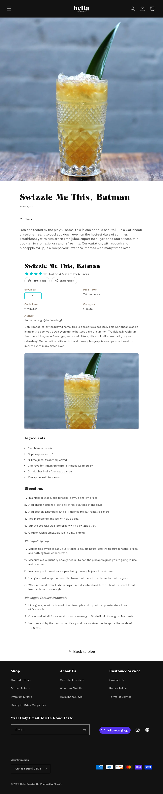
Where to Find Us (71, 688)
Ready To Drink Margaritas (28, 705)
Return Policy (118, 688)
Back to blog (84, 651)
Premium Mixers (21, 697)
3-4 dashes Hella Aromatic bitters (50, 471)
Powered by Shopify (51, 784)
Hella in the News (71, 697)
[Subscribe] (84, 729)
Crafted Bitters (21, 680)
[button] (9, 8)
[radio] (26, 274)
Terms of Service (120, 697)
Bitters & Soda (20, 688)
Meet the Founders (72, 680)
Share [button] (28, 219)
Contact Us (116, 680)
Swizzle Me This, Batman (62, 265)
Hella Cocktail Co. (30, 784)
